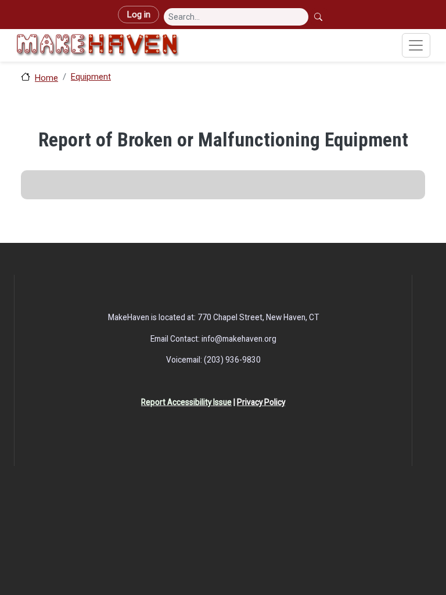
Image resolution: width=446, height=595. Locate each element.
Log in (138, 14)
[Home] (97, 45)
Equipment (91, 76)
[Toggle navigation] (416, 45)
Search (319, 17)
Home (46, 78)
